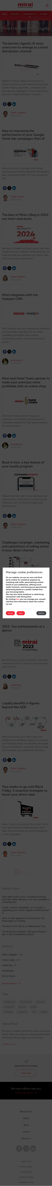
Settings (41, 613)
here (17, 599)
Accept (10, 613)
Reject (21, 613)
